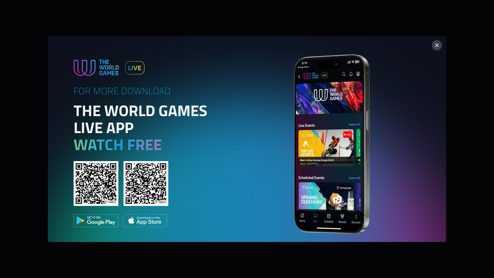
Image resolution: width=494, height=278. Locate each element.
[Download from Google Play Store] (96, 221)
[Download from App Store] (144, 221)
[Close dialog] (437, 45)
